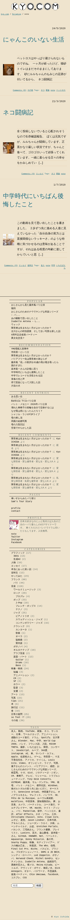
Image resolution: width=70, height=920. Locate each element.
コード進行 (49, 804)
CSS (25, 877)
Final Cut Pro (19, 849)
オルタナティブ (21, 650)
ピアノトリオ (22, 616)
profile (15, 508)
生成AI (17, 559)
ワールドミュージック (24, 589)
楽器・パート (20, 657)
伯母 (53, 845)
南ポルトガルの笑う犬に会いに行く (29, 788)
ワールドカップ (31, 734)
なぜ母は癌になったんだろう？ (27, 411)
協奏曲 (19, 640)
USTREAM (15, 782)
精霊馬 (14, 772)
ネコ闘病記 (18, 112)
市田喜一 (47, 757)
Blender (22, 741)
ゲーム (37, 757)
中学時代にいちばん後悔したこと (28, 372)
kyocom (35, 6)
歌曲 (18, 633)
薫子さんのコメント (21, 766)
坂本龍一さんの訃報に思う (24, 369)
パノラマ (47, 795)
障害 (45, 747)
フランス (15, 579)
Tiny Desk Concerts (39, 779)
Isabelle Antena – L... (25, 321)
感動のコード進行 (20, 737)
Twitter (15, 537)
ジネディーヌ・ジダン (46, 772)
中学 (53, 265)
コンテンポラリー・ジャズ (29, 623)
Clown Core (51, 817)
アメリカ (29, 760)
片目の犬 (15, 386)
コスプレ (15, 877)
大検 (52, 823)
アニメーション (21, 675)
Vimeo (22, 763)
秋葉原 (32, 845)
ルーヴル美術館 (45, 798)
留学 (40, 811)
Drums (19, 662)
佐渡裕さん (26, 757)
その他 (30, 90)
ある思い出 (16, 396)
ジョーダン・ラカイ (37, 823)
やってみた (16, 576)
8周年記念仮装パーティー (24, 334)
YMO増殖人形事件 (20, 349)
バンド (22, 744)
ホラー (16, 684)
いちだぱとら (34, 747)
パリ (15, 583)
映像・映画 (16, 668)
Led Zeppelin (42, 855)
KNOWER (33, 836)
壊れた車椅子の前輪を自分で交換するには (32, 407)
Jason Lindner (36, 820)
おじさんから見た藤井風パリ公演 (28, 305)
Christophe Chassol (23, 817)
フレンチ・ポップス (26, 606)
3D (56, 795)
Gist (30, 772)
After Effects (24, 814)
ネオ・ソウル (42, 814)
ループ (35, 750)
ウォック (15, 324)
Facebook (16, 542)
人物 (13, 562)
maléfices (17, 801)
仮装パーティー (19, 874)
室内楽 (19, 643)
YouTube (30, 731)
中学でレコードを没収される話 (27, 375)
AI (27, 753)
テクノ (19, 609)
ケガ (23, 772)
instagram (17, 753)
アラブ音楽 (19, 653)
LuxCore (25, 833)
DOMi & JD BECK (50, 852)
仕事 (18, 734)
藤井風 (26, 782)
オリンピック (35, 763)
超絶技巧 (51, 861)
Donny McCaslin (35, 839)
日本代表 (51, 820)
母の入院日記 (18, 424)
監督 (15, 688)
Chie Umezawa (37, 874)
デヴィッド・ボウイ (31, 868)
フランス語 (34, 744)
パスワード (39, 871)
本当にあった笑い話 (21, 569)
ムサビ (14, 820)
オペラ (19, 636)
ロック (16, 593)
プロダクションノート (27, 852)
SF (14, 681)
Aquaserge (17, 839)
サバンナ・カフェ (45, 753)
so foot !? (17, 717)
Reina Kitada (44, 865)
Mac (32, 741)
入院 (44, 744)
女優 (15, 691)
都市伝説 (41, 785)
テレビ (29, 776)
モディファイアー (46, 842)
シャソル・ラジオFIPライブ (26, 414)
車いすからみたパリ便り (23, 498)
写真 (13, 698)
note (53, 90)
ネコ (43, 90)
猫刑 (13, 308)
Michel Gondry (44, 858)
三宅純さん (28, 829)
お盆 (31, 826)
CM (14, 678)
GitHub (22, 836)
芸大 (34, 833)
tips (13, 701)
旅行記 (14, 707)
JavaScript (22, 750)
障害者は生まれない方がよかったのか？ (31, 328)
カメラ (21, 804)
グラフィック (18, 553)
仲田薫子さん (48, 792)
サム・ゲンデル (40, 782)
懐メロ (30, 865)
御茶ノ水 (47, 868)
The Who (43, 845)
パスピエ (44, 849)
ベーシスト (51, 836)
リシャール (40, 776)
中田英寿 (30, 801)
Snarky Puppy (19, 842)
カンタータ (21, 629)
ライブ (47, 763)
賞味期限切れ (44, 801)
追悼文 (30, 265)
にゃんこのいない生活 (33, 39)
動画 (20, 731)
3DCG (16, 556)
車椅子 (19, 776)
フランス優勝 (43, 829)
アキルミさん (18, 823)
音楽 (13, 586)
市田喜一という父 (20, 352)
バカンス (15, 829)
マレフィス (35, 795)
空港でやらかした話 (21, 428)
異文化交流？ (18, 338)
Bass (18, 665)
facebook (53, 874)
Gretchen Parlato (47, 826)
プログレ (20, 596)
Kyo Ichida (61, 917)
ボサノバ (17, 646)
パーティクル (34, 804)
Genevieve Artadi (28, 792)
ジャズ (16, 613)
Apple (14, 757)
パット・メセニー (25, 785)
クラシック (19, 626)
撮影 (22, 747)
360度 (44, 750)
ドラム (35, 737)
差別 (23, 820)
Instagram (17, 539)
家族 (47, 90)
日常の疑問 (16, 714)
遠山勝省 (43, 833)
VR (30, 808)
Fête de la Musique (23, 798)
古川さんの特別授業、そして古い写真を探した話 (35, 331)
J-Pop (19, 603)
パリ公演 (23, 401)
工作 (54, 814)
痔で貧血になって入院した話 (25, 382)
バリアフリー (40, 766)
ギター (27, 871)
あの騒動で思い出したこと (24, 318)
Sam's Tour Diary (21, 501)
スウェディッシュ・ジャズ (29, 619)
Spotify (45, 737)
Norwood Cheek (24, 858)
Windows (52, 785)
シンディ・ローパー (21, 855)
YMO (53, 782)
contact (15, 511)
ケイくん (41, 760)
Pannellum (29, 811)
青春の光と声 (18, 379)
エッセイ (39, 174)
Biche (34, 849)
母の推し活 (16, 418)
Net (41, 836)
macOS (38, 808)
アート (14, 694)
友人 (43, 265)
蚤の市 (49, 839)
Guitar (20, 660)
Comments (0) (19, 90)
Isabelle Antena (35, 861)
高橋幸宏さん (18, 865)
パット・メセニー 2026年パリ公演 (29, 404)
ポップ (16, 600)
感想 (52, 766)
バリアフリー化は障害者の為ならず (29, 359)
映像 (31, 842)
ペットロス (61, 90)
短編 (15, 672)
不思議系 (51, 871)
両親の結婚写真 (19, 421)
